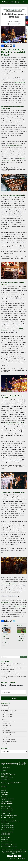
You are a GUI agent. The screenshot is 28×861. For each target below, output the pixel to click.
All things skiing (6, 730)
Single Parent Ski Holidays (9, 739)
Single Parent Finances (8, 714)
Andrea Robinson (16, 21)
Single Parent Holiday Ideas (9, 732)
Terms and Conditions (6, 841)
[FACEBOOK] (26, 17)
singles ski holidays (20, 606)
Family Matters (10, 11)
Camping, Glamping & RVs (9, 721)
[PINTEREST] (26, 22)
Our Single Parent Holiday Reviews (9, 815)
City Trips (22, 9)
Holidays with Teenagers (7, 811)
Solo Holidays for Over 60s (7, 829)
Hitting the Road (6, 723)
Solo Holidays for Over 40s (7, 825)
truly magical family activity (9, 583)
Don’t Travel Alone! (5, 806)
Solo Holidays (6, 744)
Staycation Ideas (6, 737)
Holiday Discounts (5, 837)
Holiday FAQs (4, 839)
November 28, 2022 (15, 24)
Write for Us (4, 796)
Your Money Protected (6, 801)
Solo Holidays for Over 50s (7, 827)
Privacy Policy (4, 792)
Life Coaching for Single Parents (8, 844)
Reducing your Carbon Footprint (9, 846)
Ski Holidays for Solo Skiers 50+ (10, 741)
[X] (26, 20)
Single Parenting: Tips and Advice (9, 710)
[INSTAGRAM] (26, 25)
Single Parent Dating (7, 716)
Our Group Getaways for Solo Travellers (10, 821)
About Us (3, 790)
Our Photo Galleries (5, 813)
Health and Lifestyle (5, 708)
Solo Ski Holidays (5, 823)
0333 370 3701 (6, 768)
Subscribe (14, 698)
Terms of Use (4, 794)
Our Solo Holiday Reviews (7, 832)
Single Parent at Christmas (11, 9)
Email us (4, 770)
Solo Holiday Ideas (7, 725)
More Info (10, 855)
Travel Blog (18, 11)
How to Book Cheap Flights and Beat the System (12, 674)
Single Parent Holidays (8, 734)
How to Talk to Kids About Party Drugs (10, 671)
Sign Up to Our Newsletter (7, 799)
